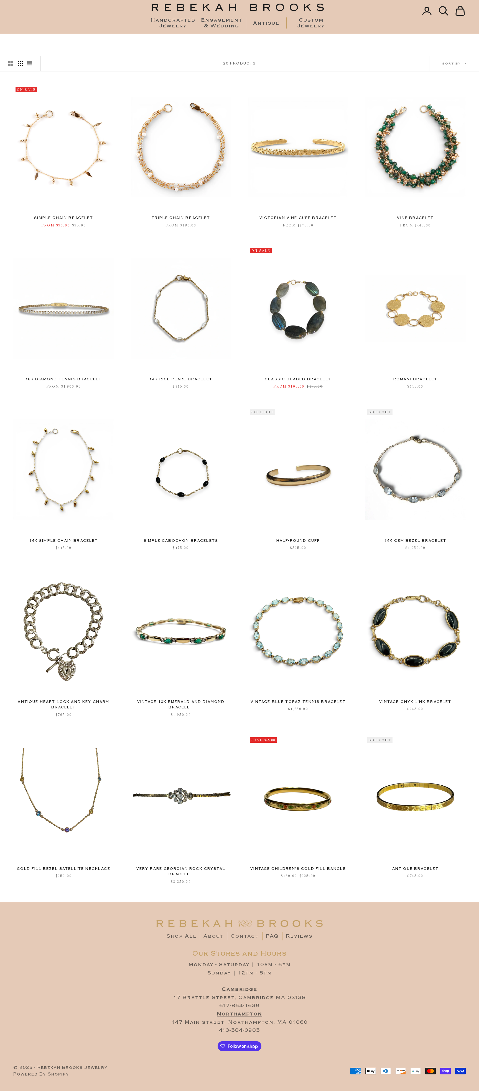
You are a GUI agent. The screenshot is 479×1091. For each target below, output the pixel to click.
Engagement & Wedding (221, 23)
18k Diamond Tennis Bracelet (64, 379)
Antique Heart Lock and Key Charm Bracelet (63, 704)
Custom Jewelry (311, 23)
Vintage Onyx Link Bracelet (415, 702)
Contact (245, 936)
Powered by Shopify (41, 1074)
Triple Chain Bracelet (181, 218)
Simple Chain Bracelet (63, 218)
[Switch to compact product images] (29, 63)
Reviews (299, 936)
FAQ (272, 936)
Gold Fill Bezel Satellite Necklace (63, 869)
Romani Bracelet (415, 379)
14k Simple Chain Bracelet (63, 541)
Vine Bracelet (415, 218)
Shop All (182, 936)
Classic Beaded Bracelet (298, 379)
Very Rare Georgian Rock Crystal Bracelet (180, 871)
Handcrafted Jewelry (173, 23)
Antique (266, 23)
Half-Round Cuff (298, 541)
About (213, 936)
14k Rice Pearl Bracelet (180, 379)
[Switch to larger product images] (10, 63)
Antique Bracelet (415, 869)
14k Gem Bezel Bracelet (415, 541)
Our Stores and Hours (239, 953)
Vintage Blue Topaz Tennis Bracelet (298, 702)
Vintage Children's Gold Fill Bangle (298, 869)
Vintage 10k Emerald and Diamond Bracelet (181, 704)
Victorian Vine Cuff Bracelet (298, 218)
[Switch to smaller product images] (20, 63)
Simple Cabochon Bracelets (181, 541)
